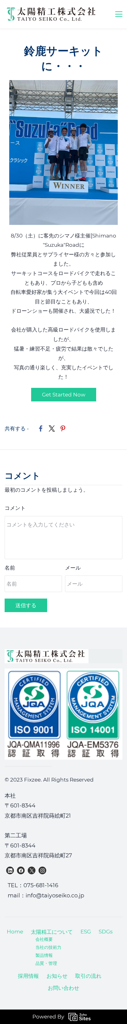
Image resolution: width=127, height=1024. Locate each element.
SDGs (106, 932)
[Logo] (52, 14)
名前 (10, 568)
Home (15, 932)
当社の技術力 (48, 947)
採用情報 (28, 976)
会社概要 (44, 939)
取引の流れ (88, 976)
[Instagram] (42, 870)
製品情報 (44, 955)
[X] (31, 870)
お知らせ (57, 976)
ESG (85, 932)
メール (73, 568)
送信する (25, 605)
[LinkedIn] (10, 870)
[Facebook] (21, 870)
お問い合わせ (63, 988)
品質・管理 (46, 963)
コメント (15, 508)
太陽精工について (52, 932)
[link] (63, 85)
